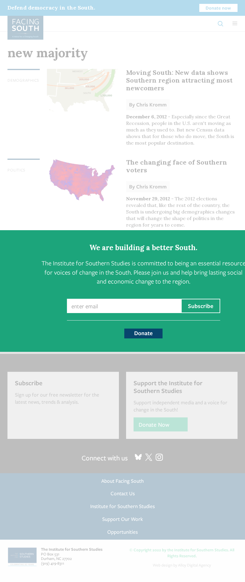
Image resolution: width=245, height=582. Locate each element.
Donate (143, 333)
